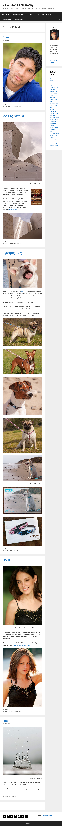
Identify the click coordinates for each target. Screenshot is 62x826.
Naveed (6, 37)
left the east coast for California (23, 645)
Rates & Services (19, 19)
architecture (8, 243)
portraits (18, 106)
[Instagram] (15, 816)
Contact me (53, 43)
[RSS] (4, 816)
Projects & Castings (7, 19)
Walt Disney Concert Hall (13, 116)
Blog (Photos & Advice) (43, 14)
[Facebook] (8, 816)
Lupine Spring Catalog (12, 253)
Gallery (30, 14)
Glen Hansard (13, 210)
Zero (56, 27)
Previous (6, 806)
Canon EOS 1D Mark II (10, 106)
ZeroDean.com (5, 14)
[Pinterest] (19, 816)
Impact (6, 721)
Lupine (23, 291)
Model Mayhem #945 (48, 816)
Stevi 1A (6, 560)
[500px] (22, 816)
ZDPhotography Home (18, 14)
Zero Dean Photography (18, 5)
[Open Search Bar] (60, 19)
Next (20, 806)
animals (6, 550)
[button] (22, 72)
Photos (6, 105)
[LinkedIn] (26, 816)
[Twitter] (11, 816)
